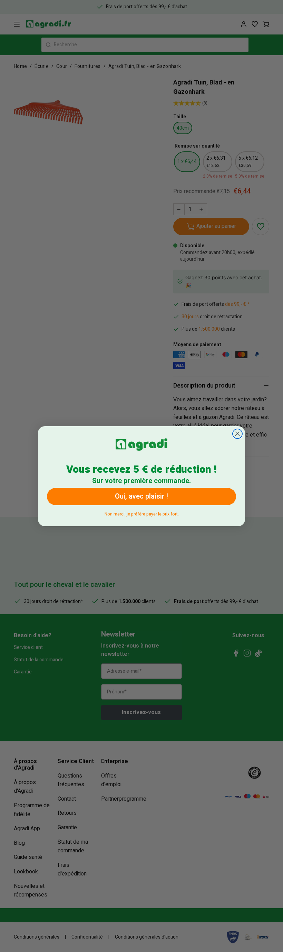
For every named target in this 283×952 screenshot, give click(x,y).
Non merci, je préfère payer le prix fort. (142, 513)
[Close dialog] (237, 434)
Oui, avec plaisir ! (141, 496)
